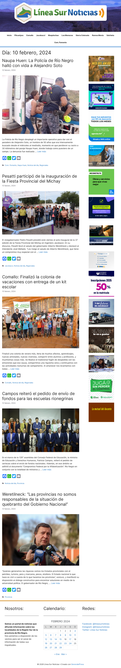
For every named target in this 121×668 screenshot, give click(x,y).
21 (56, 643)
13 (51, 639)
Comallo (29, 35)
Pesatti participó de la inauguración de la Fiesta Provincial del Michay (39, 179)
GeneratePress (77, 664)
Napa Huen (22, 165)
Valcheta (110, 35)
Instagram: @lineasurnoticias (96, 627)
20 (51, 643)
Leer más (41, 151)
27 (51, 647)
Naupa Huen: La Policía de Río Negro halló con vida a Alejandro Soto (37, 63)
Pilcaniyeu (18, 35)
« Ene (57, 654)
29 (60, 647)
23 (65, 643)
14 (56, 639)
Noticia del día (33, 165)
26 (46, 647)
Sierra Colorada (82, 35)
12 (46, 639)
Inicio (9, 35)
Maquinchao (53, 35)
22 (60, 643)
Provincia (20, 483)
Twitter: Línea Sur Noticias (94, 630)
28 (55, 647)
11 (75, 635)
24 (70, 643)
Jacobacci (40, 35)
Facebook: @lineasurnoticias (95, 624)
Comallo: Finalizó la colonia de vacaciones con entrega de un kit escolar (34, 281)
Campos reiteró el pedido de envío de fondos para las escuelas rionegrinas (38, 396)
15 (60, 639)
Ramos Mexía (98, 35)
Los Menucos (67, 35)
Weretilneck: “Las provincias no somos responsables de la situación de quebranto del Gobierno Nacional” (39, 499)
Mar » (64, 654)
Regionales (44, 165)
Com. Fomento (60, 42)
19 (46, 643)
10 (70, 635)
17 (70, 639)
